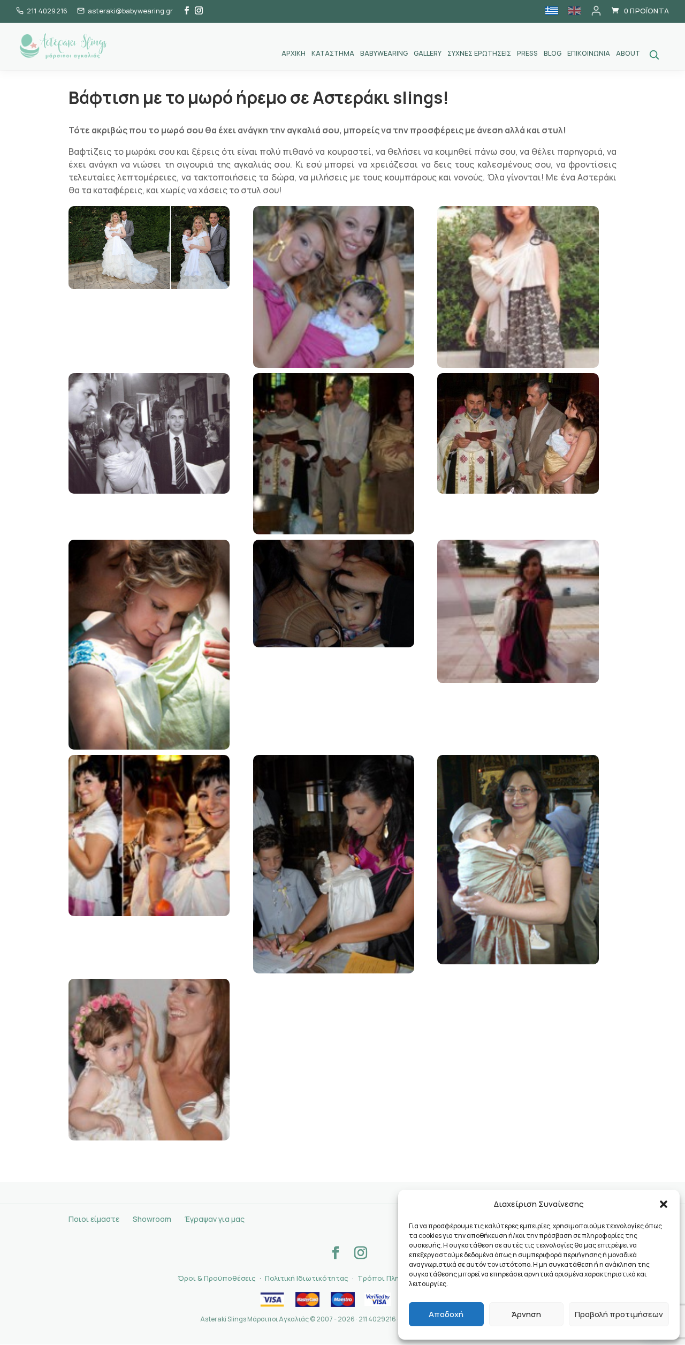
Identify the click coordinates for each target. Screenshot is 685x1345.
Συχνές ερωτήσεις (479, 54)
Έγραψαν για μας (215, 1219)
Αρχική (293, 54)
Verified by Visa (377, 1299)
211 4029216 (47, 11)
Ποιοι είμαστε (93, 1219)
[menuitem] (551, 10)
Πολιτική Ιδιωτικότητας (306, 1278)
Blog (552, 54)
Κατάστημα (332, 54)
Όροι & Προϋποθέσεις (217, 1278)
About (628, 54)
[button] (663, 1204)
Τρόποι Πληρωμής (389, 1278)
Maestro (342, 1299)
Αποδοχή (446, 1314)
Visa (271, 1299)
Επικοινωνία (588, 54)
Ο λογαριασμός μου (596, 11)
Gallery (428, 54)
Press (527, 54)
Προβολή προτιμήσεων (619, 1314)
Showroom (152, 1219)
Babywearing (384, 54)
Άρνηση (526, 1314)
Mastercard (307, 1299)
